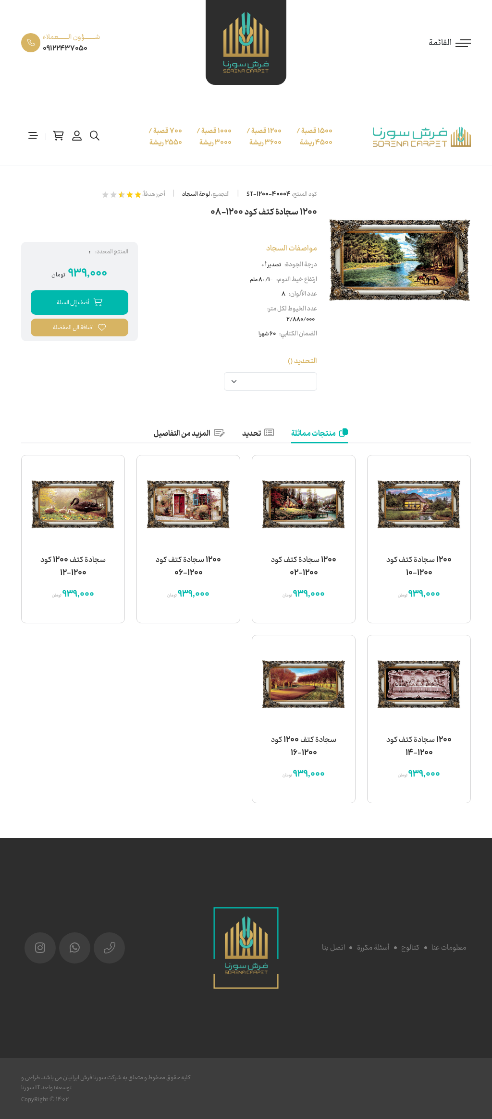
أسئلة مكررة (373, 947)
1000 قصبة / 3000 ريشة (214, 137)
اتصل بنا (333, 947)
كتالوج (410, 947)
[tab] (319, 434)
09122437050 (65, 48)
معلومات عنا (448, 947)
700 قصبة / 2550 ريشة (165, 137)
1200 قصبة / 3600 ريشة (264, 137)
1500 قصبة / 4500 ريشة (314, 137)
